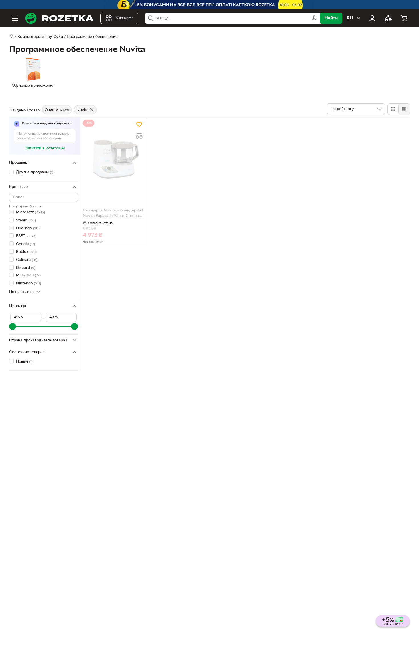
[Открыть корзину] (404, 18)
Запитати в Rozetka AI (45, 148)
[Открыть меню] (15, 18)
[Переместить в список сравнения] (139, 135)
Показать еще (22, 292)
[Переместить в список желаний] (139, 124)
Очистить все (57, 110)
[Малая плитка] (404, 109)
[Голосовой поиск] (314, 18)
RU (350, 18)
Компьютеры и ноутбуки (40, 37)
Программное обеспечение (92, 37)
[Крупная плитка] (393, 109)
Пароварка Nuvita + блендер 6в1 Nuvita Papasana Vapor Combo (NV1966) (113, 214)
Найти (331, 18)
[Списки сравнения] (388, 18)
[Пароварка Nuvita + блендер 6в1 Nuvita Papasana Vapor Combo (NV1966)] (113, 159)
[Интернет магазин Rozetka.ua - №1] (59, 18)
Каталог (124, 18)
